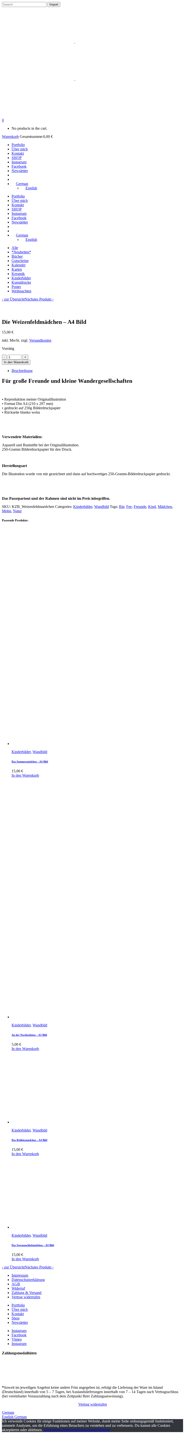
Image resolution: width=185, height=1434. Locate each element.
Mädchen (165, 507)
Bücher (17, 256)
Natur (17, 511)
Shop (16, 1318)
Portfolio (18, 1305)
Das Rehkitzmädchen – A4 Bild (29, 1140)
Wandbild (101, 507)
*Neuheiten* (21, 252)
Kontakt (18, 1314)
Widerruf (18, 1288)
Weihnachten (21, 291)
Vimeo (17, 1339)
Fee (129, 507)
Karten (17, 269)
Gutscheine (20, 261)
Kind (152, 507)
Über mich (20, 1309)
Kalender (19, 265)
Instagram (19, 1331)
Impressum (20, 1275)
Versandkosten (40, 340)
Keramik (18, 274)
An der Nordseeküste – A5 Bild (29, 1034)
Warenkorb (10, 136)
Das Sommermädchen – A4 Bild (30, 761)
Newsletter (20, 1322)
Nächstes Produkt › (39, 299)
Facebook (19, 1335)
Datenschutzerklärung (28, 1280)
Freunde (140, 507)
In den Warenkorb (16, 362)
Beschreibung (22, 371)
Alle (15, 248)
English (8, 1417)
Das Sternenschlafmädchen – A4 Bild (33, 1245)
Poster (16, 287)
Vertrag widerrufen (26, 1297)
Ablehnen (69, 1430)
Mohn (6, 511)
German (8, 1412)
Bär (121, 507)
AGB (16, 1284)
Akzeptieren (52, 1430)
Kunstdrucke (21, 282)
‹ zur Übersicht (13, 299)
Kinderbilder (21, 278)
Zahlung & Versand (26, 1293)
